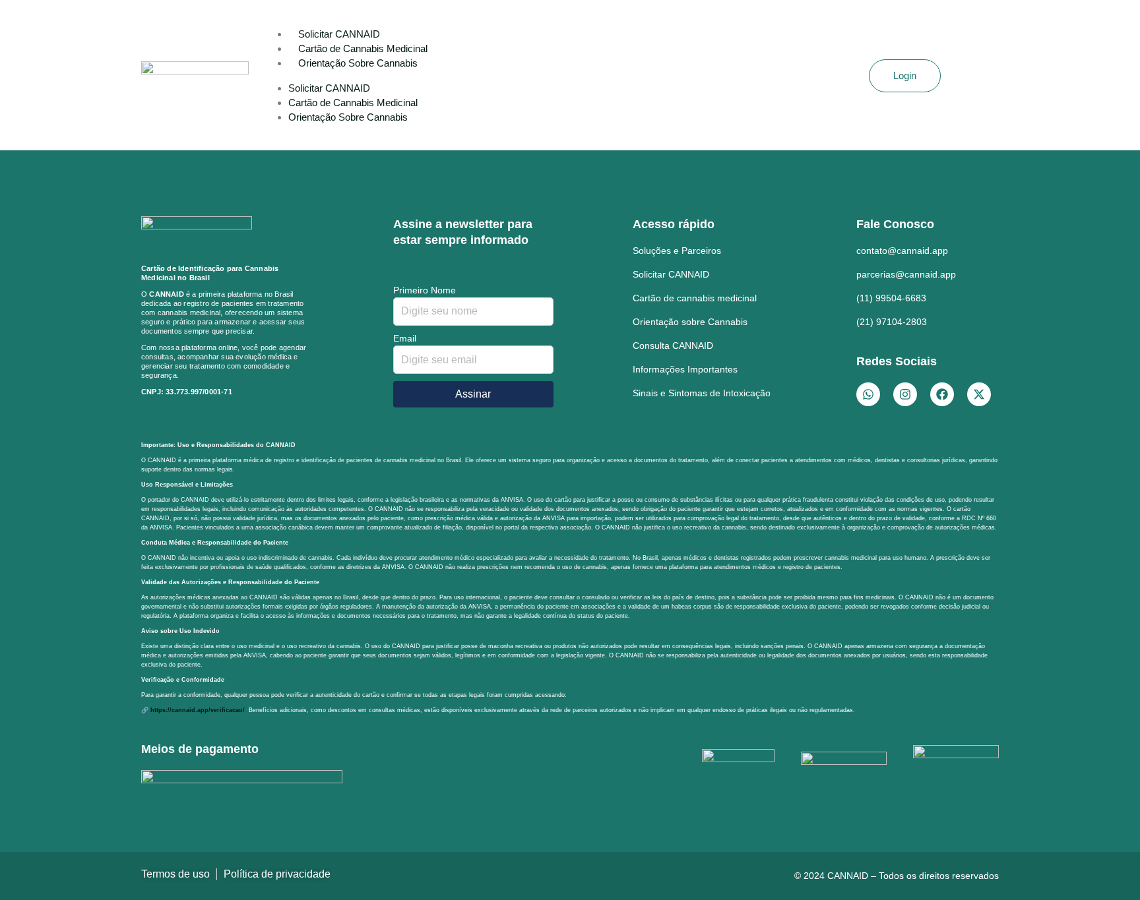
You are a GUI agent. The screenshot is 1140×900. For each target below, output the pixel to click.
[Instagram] (905, 394)
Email (404, 338)
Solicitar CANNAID (339, 34)
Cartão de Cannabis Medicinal (363, 48)
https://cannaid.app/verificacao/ (198, 710)
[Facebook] (942, 394)
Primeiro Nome (424, 290)
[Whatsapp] (868, 394)
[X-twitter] (979, 394)
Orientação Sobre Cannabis (358, 63)
